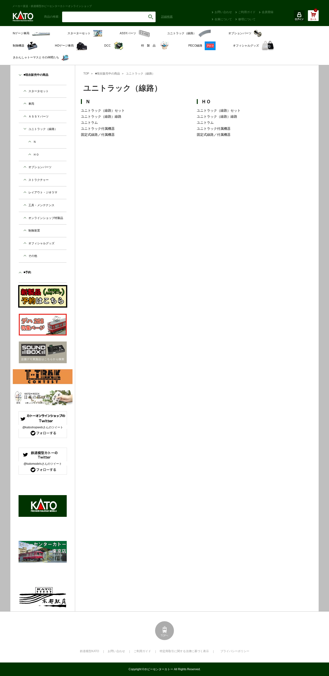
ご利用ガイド (247, 12)
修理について (247, 19)
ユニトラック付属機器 (98, 128)
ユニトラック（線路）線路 (101, 116)
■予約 (27, 272)
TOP (86, 73)
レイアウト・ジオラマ (42, 192)
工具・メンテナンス (41, 205)
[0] (313, 18)
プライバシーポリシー (234, 651)
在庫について (223, 19)
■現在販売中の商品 (107, 73)
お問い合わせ (223, 12)
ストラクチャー (38, 180)
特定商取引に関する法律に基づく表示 (184, 651)
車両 (31, 103)
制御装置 (34, 230)
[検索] (151, 17)
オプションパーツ (40, 167)
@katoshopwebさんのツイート (42, 427)
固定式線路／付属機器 (98, 135)
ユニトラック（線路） (140, 73)
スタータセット (38, 91)
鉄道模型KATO (89, 651)
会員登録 (267, 12)
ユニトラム (89, 122)
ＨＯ (206, 101)
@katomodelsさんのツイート (43, 463)
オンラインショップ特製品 (45, 218)
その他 (32, 256)
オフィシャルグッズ (41, 243)
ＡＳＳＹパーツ (38, 116)
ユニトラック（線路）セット (103, 110)
